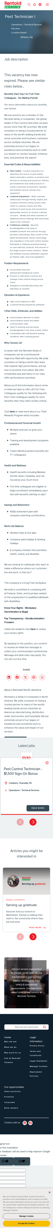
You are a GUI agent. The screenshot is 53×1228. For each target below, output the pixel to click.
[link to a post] (26, 881)
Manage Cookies (26, 1216)
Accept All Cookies (26, 1223)
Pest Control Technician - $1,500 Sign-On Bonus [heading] (23, 771)
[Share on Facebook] (17, 677)
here (12, 412)
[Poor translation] (21, 1161)
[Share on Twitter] (25, 677)
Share (26, 670)
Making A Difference (15, 900)
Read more (38, 808)
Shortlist (47, 762)
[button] (29, 5)
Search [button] (46, 1027)
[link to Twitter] (30, 1123)
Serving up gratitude (21, 905)
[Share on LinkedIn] (9, 677)
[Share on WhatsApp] (42, 677)
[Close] (49, 1192)
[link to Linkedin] (25, 1123)
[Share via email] (34, 678)
